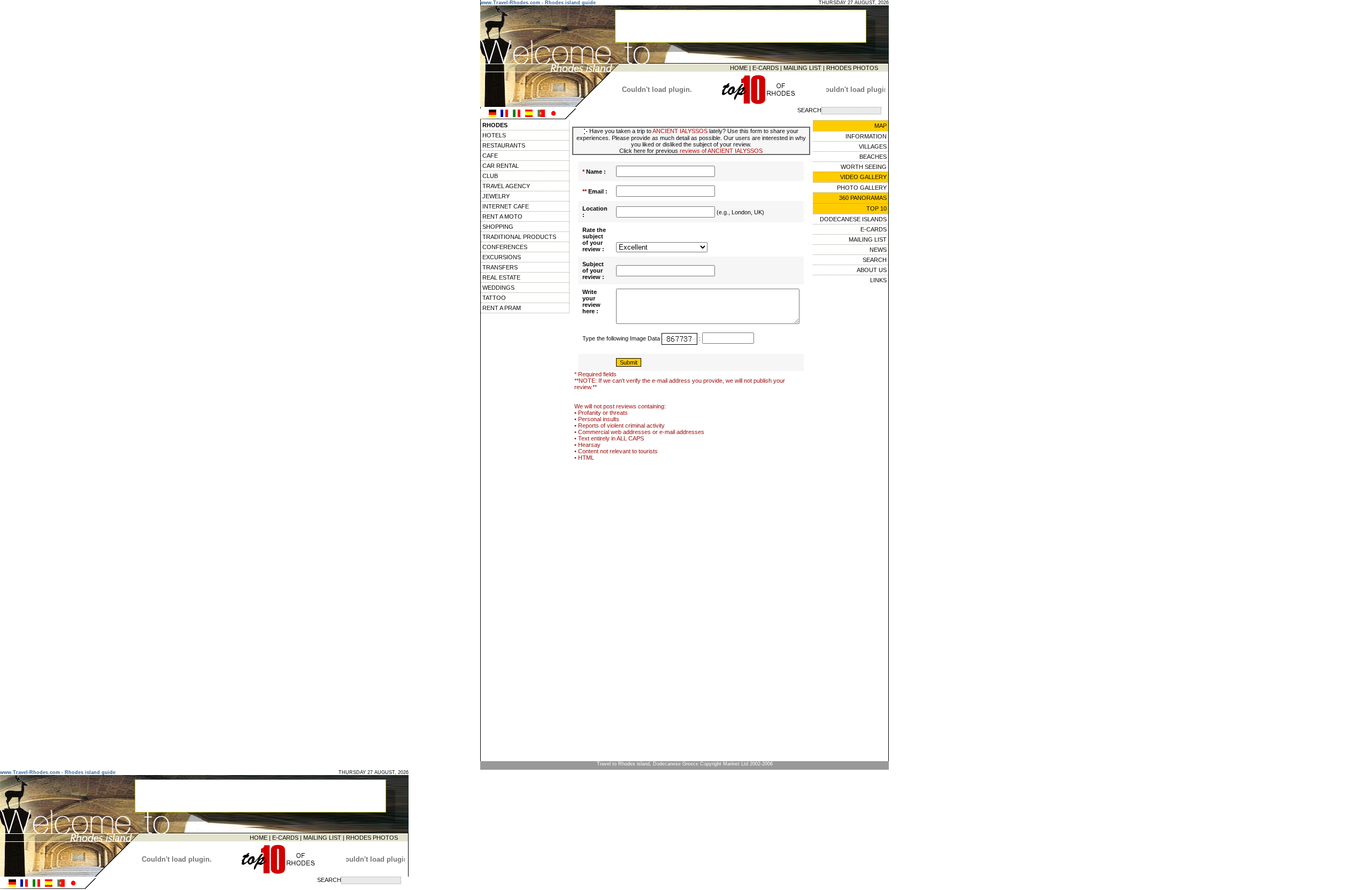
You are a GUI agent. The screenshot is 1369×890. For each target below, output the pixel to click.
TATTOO (494, 298)
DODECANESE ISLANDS (853, 219)
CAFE (490, 155)
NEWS (878, 249)
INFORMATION (866, 136)
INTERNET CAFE (505, 206)
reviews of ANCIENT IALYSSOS (721, 151)
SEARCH (875, 260)
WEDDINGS (498, 287)
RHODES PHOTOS (852, 68)
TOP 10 (876, 208)
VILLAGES (873, 146)
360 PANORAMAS (863, 198)
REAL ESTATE (501, 277)
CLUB (490, 176)
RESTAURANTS (503, 145)
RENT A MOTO (502, 216)
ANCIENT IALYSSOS (679, 131)
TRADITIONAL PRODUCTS (519, 237)
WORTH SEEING (864, 167)
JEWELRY (496, 196)
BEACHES (873, 156)
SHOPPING (497, 226)
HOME (739, 68)
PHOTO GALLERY (862, 187)
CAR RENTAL (500, 165)
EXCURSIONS (501, 257)
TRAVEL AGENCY (506, 186)
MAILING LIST (802, 68)
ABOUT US (872, 270)
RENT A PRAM (501, 308)
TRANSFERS (500, 267)
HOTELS (494, 135)
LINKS (878, 280)
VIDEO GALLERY (863, 177)
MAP (880, 125)
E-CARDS (765, 68)
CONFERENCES (504, 247)
